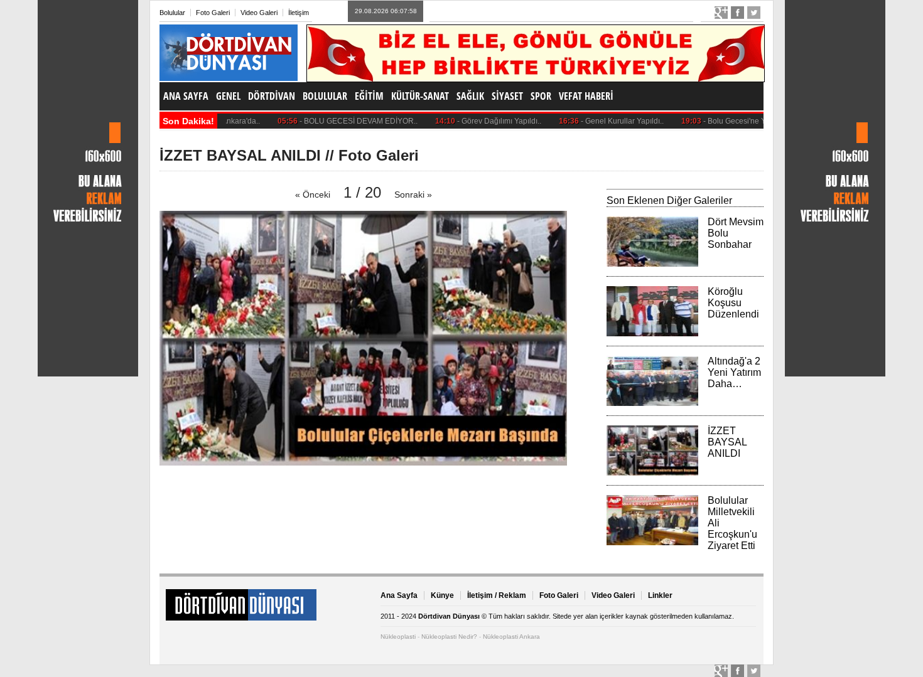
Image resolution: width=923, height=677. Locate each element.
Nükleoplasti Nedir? (449, 636)
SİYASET (507, 96)
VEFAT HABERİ (586, 96)
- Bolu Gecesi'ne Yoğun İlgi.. (727, 121)
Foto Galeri (213, 12)
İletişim (298, 12)
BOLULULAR (325, 96)
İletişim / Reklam (496, 595)
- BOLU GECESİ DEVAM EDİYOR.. (335, 121)
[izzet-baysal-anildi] (363, 462)
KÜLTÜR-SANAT (420, 96)
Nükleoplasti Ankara (511, 636)
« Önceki (312, 194)
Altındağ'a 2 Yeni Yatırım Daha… (734, 372)
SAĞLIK (470, 96)
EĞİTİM (369, 96)
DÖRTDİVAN (271, 96)
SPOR (541, 96)
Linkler (660, 595)
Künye (442, 595)
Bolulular (172, 12)
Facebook (737, 12)
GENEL (228, 96)
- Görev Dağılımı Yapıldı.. (475, 121)
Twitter (753, 12)
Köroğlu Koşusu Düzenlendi (733, 302)
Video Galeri (259, 12)
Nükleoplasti (398, 636)
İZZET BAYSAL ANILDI (727, 442)
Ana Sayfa (399, 595)
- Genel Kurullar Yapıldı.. (598, 121)
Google (721, 12)
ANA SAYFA (185, 96)
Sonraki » (413, 194)
